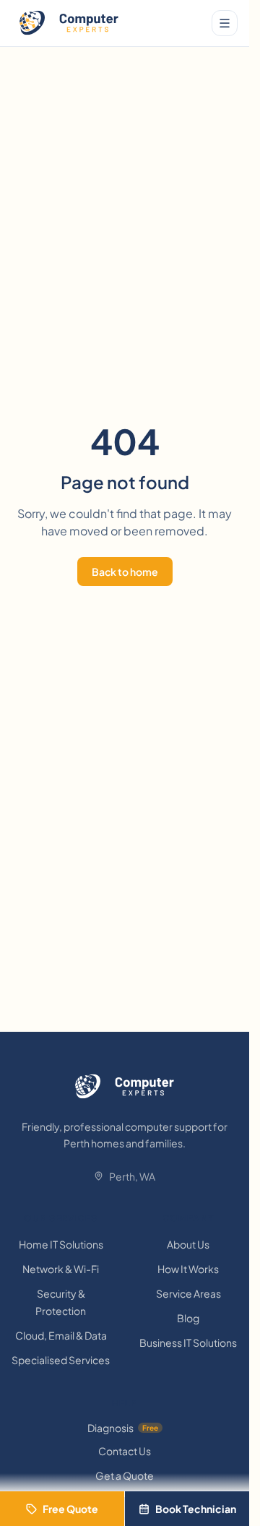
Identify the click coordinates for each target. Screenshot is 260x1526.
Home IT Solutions (61, 1244)
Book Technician (195, 1508)
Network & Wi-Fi (60, 1268)
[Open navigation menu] (225, 23)
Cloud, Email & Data (61, 1335)
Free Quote (70, 1508)
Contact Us (124, 1450)
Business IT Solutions (188, 1342)
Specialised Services (61, 1359)
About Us (188, 1244)
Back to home (125, 571)
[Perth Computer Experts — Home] (69, 23)
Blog (188, 1317)
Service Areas (188, 1293)
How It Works (188, 1268)
